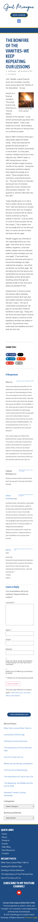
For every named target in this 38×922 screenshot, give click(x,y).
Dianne (8, 550)
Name (9, 630)
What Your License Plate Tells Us (17, 728)
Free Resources (8, 850)
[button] (19, 21)
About (4, 837)
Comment (10, 602)
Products (6, 840)
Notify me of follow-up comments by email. (19, 672)
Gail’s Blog (6, 847)
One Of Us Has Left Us (13, 757)
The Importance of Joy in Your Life (18, 776)
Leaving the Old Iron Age (14, 734)
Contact (5, 853)
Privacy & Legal (31, 917)
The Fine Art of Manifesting (15, 770)
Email (8, 639)
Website (9, 649)
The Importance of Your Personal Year (17, 874)
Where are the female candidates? (18, 763)
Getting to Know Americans (15, 741)
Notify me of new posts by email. (20, 678)
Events (5, 843)
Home (4, 834)
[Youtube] (19, 892)
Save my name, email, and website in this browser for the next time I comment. (19, 662)
